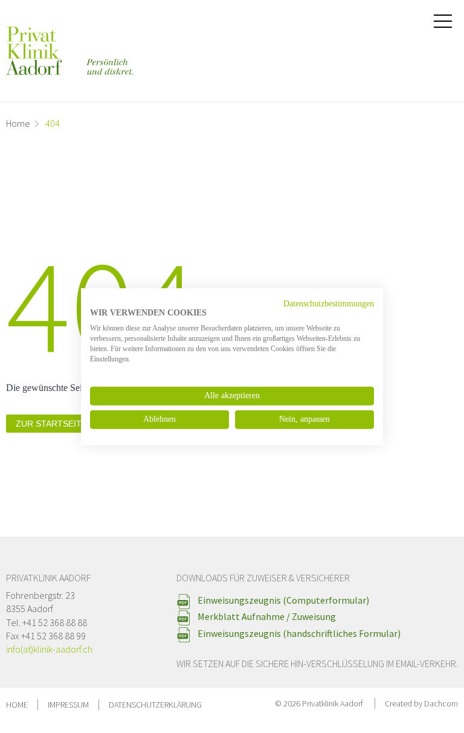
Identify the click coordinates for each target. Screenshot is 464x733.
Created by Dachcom (421, 703)
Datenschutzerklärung (155, 704)
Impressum (68, 704)
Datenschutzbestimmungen (328, 303)
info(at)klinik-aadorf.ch (49, 649)
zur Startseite (51, 423)
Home (18, 123)
